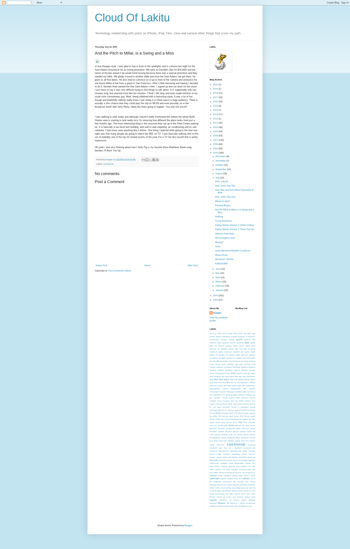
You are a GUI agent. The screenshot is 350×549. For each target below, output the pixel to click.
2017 (216, 97)
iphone (231, 425)
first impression (249, 376)
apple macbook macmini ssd (231, 352)
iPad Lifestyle (249, 422)
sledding (243, 485)
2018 (216, 93)
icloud (219, 404)
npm (253, 466)
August (219, 173)
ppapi (235, 476)
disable (221, 370)
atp (214, 361)
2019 (216, 89)
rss (211, 482)
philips (229, 473)
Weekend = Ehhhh (224, 259)
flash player (224, 379)
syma (212, 494)
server (252, 482)
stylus (234, 491)
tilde (231, 494)
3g (245, 334)
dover (212, 373)
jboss (216, 441)
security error (243, 482)
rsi (252, 479)
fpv (244, 392)
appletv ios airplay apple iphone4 (233, 355)
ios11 (235, 422)
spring (228, 488)
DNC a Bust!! (221, 181)
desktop (213, 370)
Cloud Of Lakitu (132, 17)
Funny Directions (223, 221)
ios (219, 410)
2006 (216, 144)
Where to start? (222, 201)
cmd (253, 364)
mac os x (228, 448)
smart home (215, 488)
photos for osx (239, 473)
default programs (248, 367)
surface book (242, 491)
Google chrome (221, 398)
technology (219, 494)
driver (227, 373)
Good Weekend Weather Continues (232, 250)
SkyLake (236, 485)
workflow (213, 506)
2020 (216, 84)
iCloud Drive (227, 404)
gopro (232, 398)
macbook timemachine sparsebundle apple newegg (232, 451)
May (217, 273)
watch (244, 500)
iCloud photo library (241, 404)
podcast (213, 475)
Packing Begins (223, 205)
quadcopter (215, 478)
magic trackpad (223, 454)
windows (213, 503)
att (217, 361)
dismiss (245, 370)
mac (220, 448)
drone (233, 373)
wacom (237, 500)
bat (242, 361)
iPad (240, 422)
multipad (223, 463)
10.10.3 (213, 334)
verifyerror (223, 500)
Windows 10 (223, 503)
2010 (216, 127)
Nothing (219, 216)
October (219, 165)
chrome (247, 364)
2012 (216, 118)
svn (250, 491)
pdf (253, 469)
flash (216, 379)
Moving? (219, 242)
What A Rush (221, 255)
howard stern (229, 401)
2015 (216, 106)
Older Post (192, 265)
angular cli (242, 336)
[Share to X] (150, 160)
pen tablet (214, 473)
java (211, 441)
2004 (216, 153)
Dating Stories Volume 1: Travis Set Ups (234, 229)
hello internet (242, 398)
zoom (249, 506)
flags (212, 380)
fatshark (217, 376)
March (218, 281)
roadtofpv (246, 478)
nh (249, 466)
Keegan (217, 313)
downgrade (220, 373)
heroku (252, 398)
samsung (217, 482)
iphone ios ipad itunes (245, 425)
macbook (238, 448)
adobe (212, 336)
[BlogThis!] (147, 160)
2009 (216, 131)
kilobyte (231, 441)
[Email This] (143, 160)
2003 (216, 295)
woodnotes (250, 503)
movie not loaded (240, 460)
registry (230, 479)
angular (234, 336)
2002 (216, 300)
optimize (234, 469)
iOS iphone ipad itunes (228, 416)
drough (247, 373)
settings (213, 485)
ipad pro (213, 425)
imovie (234, 407)
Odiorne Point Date (224, 233)
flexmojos (231, 392)
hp (237, 401)
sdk (234, 482)
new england (241, 466)
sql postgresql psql (240, 488)
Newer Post (101, 265)
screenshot (227, 482)
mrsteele (251, 460)
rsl (254, 479)
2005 (216, 148)
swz (253, 491)
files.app (238, 376)
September (221, 169)
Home (147, 265)
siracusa (220, 485)
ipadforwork (223, 425)
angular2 (251, 336)
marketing (236, 454)
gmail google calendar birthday (239, 395)
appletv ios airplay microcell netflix (241, 358)
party (249, 469)
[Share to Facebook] (154, 160)
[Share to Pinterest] (157, 160)
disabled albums (232, 370)
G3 (224, 395)
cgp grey (239, 364)
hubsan (247, 401)
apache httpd (215, 343)
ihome (252, 404)
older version (215, 469)
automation (224, 361)
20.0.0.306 (227, 334)
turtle (253, 497)
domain (252, 370)
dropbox (239, 373)
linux (243, 441)
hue (253, 401)
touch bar (245, 494)
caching (230, 364)
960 (248, 334)
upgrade (213, 500)
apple (247, 343)
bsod (223, 364)
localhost (251, 445)
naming (224, 466)
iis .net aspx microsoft (220, 407)
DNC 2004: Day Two (225, 186)
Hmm (217, 246)
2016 (216, 101)
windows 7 (234, 503)
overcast (242, 469)
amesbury (226, 336)
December (220, 156)
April (218, 277)
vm (230, 500)
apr (211, 361)
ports (220, 476)
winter (242, 503)
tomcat (237, 494)
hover (219, 401)
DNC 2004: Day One (225, 197)
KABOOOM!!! (221, 263)
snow (223, 488)
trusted (247, 497)
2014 (216, 110)
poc (253, 473)
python (246, 476)
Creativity (236, 367)
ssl (223, 491)
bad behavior (234, 361)
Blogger (188, 525)
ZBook (244, 506)
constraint (228, 367)
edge (253, 373)
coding (212, 367)
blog (246, 361)
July (217, 177)
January (219, 290)
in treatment (243, 407)
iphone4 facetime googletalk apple (225, 428)
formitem (238, 392)
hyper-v (213, 404)
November (220, 161)
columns (219, 367)
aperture (240, 343)
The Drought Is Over (225, 238)
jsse (221, 441)
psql (240, 476)
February (220, 286)
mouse (229, 460)
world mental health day (227, 506)
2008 (216, 135)
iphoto (246, 435)
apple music (250, 352)
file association (228, 376)
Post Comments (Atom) (119, 270)
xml (239, 506)
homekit (213, 401)
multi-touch (214, 463)
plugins (249, 473)
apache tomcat (229, 343)
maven (244, 454)
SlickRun (251, 485)
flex (228, 382)
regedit (223, 479)
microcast (251, 457)
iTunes (252, 438)
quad (253, 476)
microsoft (222, 460)
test (227, 494)
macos (212, 454)
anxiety (232, 340)
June (218, 269)
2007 (216, 140)
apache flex (249, 340)
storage (228, 491)
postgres (227, 476)
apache (239, 339)
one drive (226, 469)
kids (225, 441)
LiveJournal (108, 164)
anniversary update (218, 340)
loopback (213, 448)
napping (231, 466)
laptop (237, 441)
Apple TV (214, 355)
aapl (253, 334)
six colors (228, 485)
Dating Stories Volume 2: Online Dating (234, 225)
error (211, 376)
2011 (216, 123)
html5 (241, 401)
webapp (251, 500)
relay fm (237, 479)
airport (218, 336)
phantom (222, 473)
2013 (216, 114)
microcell (213, 460)
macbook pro (249, 448)
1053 (219, 334)
